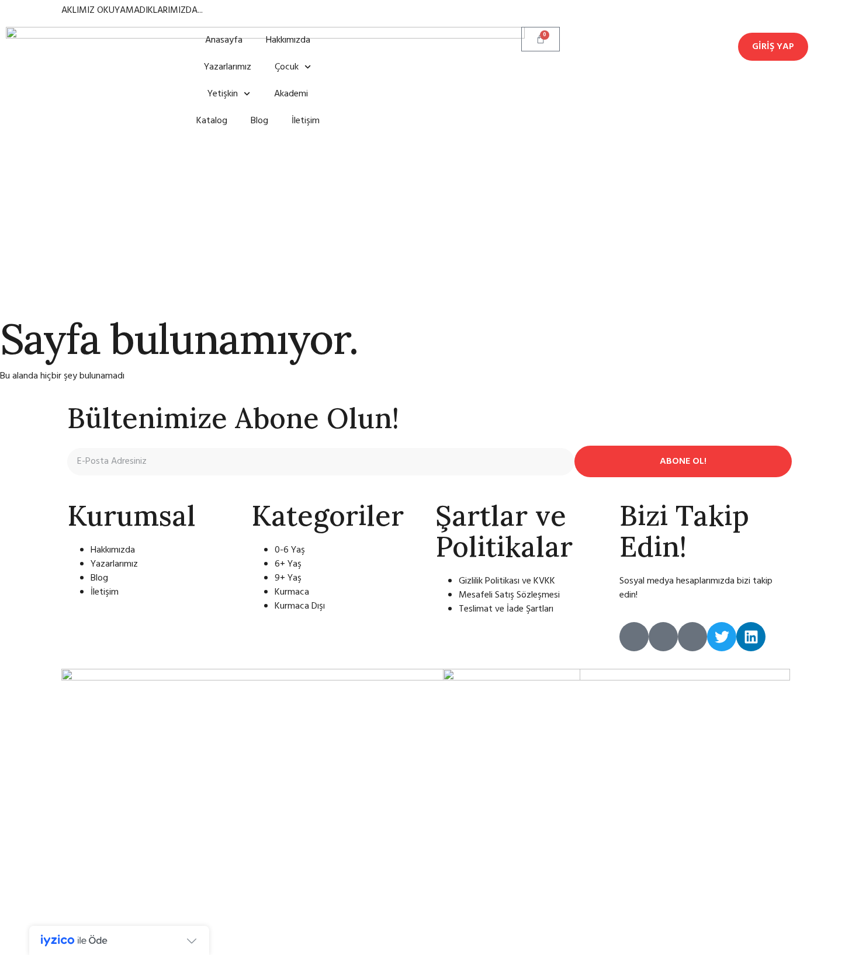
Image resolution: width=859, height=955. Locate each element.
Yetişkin (222, 94)
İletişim (306, 121)
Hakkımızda (288, 40)
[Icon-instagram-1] (634, 636)
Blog (259, 121)
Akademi (291, 94)
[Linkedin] (751, 636)
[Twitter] (721, 636)
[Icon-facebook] (692, 636)
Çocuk (287, 67)
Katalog (211, 121)
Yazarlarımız (227, 67)
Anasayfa (224, 40)
